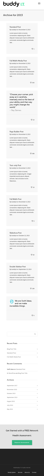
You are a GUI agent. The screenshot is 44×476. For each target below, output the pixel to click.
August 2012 (11, 401)
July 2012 (10, 405)
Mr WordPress (11, 373)
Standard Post (15, 27)
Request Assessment (22, 442)
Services (20, 472)
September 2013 (12, 397)
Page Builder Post (16, 132)
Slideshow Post (16, 233)
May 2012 (10, 409)
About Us (27, 472)
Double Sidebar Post (18, 267)
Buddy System (12, 472)
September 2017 (12, 386)
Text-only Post (15, 165)
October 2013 (11, 393)
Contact (34, 472)
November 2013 (12, 390)
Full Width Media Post (18, 61)
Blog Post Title (11, 349)
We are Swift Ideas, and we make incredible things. (21, 303)
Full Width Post (15, 199)
